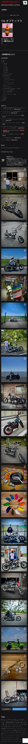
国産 (2, 734)
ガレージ (13, 732)
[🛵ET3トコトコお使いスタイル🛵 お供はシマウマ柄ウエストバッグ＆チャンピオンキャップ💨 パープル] (14, 639)
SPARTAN (9, 722)
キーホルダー (7, 78)
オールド (21, 735)
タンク (17, 730)
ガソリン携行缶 (6, 140)
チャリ (3, 726)
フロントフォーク (8, 735)
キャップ (9, 732)
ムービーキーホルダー (10, 79)
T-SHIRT (6, 70)
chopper (3, 728)
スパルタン (16, 722)
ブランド (17, 735)
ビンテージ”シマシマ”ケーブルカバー (12, 122)
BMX (15, 730)
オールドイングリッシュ (11, 737)
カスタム (14, 720)
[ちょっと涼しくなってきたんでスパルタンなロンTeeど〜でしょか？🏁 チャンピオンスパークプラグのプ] (14, 180)
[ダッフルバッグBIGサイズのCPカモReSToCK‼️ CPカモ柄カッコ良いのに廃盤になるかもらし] (14, 693)
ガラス (2, 737)
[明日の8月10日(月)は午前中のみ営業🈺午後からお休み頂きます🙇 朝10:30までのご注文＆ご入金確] (14, 315)
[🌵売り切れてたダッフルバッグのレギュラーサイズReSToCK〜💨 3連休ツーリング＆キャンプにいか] (14, 612)
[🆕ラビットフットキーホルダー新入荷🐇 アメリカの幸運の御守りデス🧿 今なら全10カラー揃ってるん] (14, 504)
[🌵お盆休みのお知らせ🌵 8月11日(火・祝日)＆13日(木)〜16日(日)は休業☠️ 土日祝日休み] (14, 369)
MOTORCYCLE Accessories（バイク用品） (12, 88)
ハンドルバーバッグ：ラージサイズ (11, 115)
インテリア (7, 76)
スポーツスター (12, 726)
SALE (5, 96)
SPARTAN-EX (15, 739)
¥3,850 (7, 42)
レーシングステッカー (10, 82)
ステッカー (7, 81)
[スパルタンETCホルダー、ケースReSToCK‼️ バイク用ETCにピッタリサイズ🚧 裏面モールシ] (14, 396)
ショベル (11, 730)
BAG (6, 64)
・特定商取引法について (8, 54)
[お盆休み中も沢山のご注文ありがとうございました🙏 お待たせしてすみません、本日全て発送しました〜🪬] (14, 234)
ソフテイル (22, 734)
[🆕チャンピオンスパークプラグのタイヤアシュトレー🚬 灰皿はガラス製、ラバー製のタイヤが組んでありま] (14, 477)
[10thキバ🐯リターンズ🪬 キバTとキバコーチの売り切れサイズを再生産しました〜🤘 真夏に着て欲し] (14, 531)
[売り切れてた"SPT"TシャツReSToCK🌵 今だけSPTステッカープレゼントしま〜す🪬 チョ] (14, 558)
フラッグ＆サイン (8, 87)
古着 (25, 724)
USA (6, 726)
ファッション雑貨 (8, 73)
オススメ (5, 97)
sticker (17, 737)
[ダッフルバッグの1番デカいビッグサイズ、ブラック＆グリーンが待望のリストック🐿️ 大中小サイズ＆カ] (14, 450)
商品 (3, 61)
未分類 (3, 100)
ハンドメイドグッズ (9, 84)
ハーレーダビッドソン (11, 728)
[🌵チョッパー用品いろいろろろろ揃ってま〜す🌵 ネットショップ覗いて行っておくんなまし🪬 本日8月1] (14, 261)
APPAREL (5, 63)
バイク (21, 720)
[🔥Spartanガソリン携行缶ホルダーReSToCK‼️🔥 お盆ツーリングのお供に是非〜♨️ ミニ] (14, 423)
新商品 (5, 98)
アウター (20, 732)
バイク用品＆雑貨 (8, 91)
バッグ (19, 728)
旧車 (17, 732)
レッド (25, 735)
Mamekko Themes (18, 741)
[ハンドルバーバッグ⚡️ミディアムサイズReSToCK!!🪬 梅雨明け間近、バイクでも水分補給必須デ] (14, 585)
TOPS (6, 72)
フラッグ (6, 724)
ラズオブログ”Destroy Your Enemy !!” (10, 147)
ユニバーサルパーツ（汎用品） (11, 94)
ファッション (17, 734)
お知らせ (4, 60)
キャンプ (5, 732)
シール (7, 730)
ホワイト (14, 735)
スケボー (24, 732)
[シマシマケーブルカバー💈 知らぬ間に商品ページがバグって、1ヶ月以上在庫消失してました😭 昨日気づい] (14, 288)
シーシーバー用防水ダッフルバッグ (11, 134)
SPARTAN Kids (7, 152)
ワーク (21, 730)
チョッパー (6, 720)
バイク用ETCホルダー (8, 137)
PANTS (6, 69)
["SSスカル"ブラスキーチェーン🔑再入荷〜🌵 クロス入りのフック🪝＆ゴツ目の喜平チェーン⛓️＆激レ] (14, 666)
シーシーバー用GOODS (9, 90)
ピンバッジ (7, 85)
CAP (6, 66)
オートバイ (5, 734)
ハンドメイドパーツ (9, 93)
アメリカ (21, 724)
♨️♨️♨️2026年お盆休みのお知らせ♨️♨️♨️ (13, 130)
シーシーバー (11, 734)
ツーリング (13, 724)
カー (17, 724)
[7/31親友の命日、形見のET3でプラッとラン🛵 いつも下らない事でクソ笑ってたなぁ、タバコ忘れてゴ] (14, 342)
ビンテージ (19, 726)
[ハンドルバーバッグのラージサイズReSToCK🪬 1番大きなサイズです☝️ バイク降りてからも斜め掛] (14, 207)
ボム (5, 737)
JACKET (6, 67)
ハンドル (3, 730)
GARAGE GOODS (7, 75)
